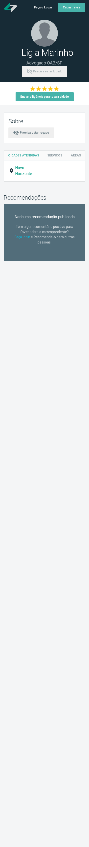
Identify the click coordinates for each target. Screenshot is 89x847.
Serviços (54, 155)
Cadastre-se (72, 7)
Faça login (22, 237)
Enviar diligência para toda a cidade (44, 96)
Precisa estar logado (44, 71)
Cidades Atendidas (23, 155)
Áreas (76, 155)
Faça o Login (43, 7)
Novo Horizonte (23, 170)
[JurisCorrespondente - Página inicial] (10, 7)
